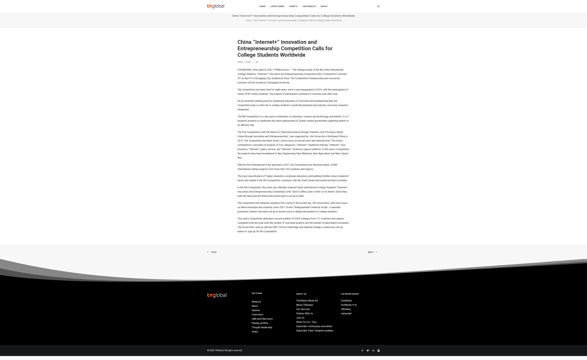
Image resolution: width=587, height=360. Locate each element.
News (255, 306)
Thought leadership (262, 327)
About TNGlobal (304, 304)
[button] (378, 6)
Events (293, 6)
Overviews (257, 314)
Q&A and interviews (262, 318)
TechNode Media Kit (307, 300)
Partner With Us (304, 313)
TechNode (346, 300)
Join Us (300, 317)
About (324, 6)
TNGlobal (346, 309)
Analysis (256, 301)
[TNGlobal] (215, 6)
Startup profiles (260, 323)
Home (262, 6)
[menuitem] (262, 6)
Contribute (309, 6)
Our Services (303, 309)
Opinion (256, 310)
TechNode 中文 (349, 304)
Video (255, 331)
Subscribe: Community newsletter (314, 326)
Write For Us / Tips (306, 322)
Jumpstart (346, 313)
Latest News (277, 6)
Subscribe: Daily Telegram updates (314, 330)
